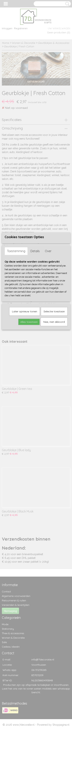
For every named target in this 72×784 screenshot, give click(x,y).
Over (48, 251)
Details (35, 251)
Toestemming (16, 251)
